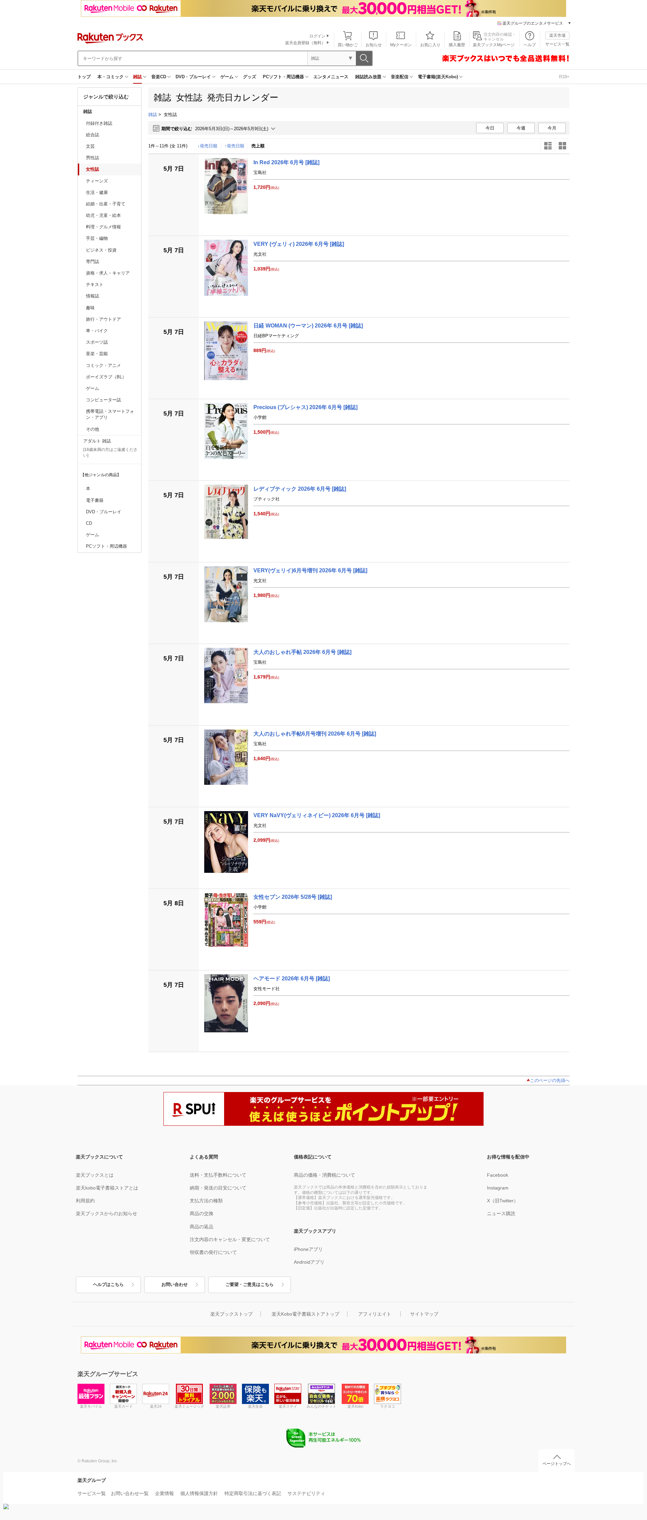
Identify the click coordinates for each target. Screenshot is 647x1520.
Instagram (498, 1188)
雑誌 (137, 76)
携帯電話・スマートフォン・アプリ (110, 414)
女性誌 (92, 169)
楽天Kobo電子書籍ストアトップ (305, 1314)
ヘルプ (530, 44)
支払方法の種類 (206, 1200)
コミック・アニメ (103, 365)
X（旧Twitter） (502, 1200)
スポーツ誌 (97, 342)
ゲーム (227, 76)
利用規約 (85, 1200)
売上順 (258, 145)
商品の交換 (201, 1213)
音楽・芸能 (97, 353)
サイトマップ (424, 1314)
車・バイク (97, 330)
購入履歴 (457, 44)
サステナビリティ (306, 1493)
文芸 (90, 146)
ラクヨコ (387, 1406)
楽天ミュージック (189, 1406)
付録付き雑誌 (99, 123)
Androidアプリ (309, 1262)
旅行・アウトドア (103, 319)
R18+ (564, 76)
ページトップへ (557, 1463)
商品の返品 (201, 1226)
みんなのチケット (321, 1406)
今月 (552, 128)
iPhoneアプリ (308, 1249)
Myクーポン (401, 44)
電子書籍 (94, 500)
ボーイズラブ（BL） (106, 376)
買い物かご (348, 44)
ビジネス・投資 (101, 250)
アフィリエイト (374, 1314)
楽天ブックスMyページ (494, 44)
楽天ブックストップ (231, 1314)
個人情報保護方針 (199, 1493)
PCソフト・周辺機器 (283, 76)
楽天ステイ (288, 1406)
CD (89, 523)
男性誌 (92, 157)
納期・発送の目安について (218, 1188)
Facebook (497, 1175)
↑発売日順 (234, 145)
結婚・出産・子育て (105, 203)
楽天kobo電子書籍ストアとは (107, 1188)
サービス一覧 (557, 44)
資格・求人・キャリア (108, 273)
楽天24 (155, 1406)
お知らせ (374, 44)
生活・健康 (97, 192)
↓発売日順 (207, 145)
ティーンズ (97, 180)
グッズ (249, 76)
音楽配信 (399, 76)
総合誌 (92, 134)
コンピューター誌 (103, 399)
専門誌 (92, 261)
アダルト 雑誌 (97, 440)
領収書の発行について (213, 1252)
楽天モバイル (91, 1406)
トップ (84, 76)
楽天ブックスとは (95, 1175)
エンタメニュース (330, 76)
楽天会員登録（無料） (305, 43)
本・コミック (110, 76)
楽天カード (123, 1406)
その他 (92, 429)
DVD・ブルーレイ (193, 76)
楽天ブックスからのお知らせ (106, 1213)
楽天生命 (255, 1406)
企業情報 (164, 1493)
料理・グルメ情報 (103, 226)
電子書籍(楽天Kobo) (438, 76)
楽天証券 (223, 1406)
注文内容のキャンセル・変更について (230, 1239)
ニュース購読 (501, 1213)
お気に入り (430, 44)
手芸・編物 (97, 238)
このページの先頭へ (549, 1080)
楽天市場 (557, 35)
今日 (490, 128)
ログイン (317, 36)
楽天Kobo (355, 1406)
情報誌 (92, 295)
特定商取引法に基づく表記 (252, 1493)
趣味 (90, 307)
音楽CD (158, 76)
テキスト (94, 284)
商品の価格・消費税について (324, 1175)
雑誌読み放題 (368, 76)
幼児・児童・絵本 (103, 215)
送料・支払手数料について (218, 1175)
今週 (521, 128)
